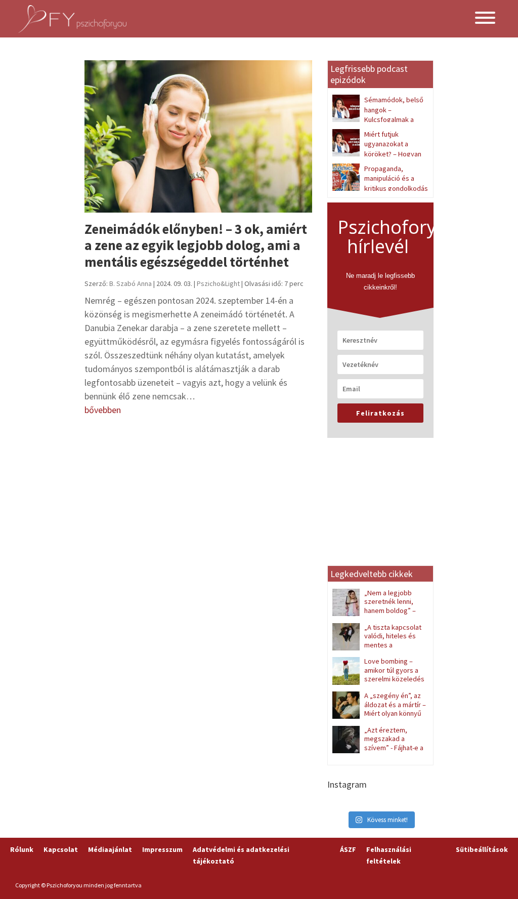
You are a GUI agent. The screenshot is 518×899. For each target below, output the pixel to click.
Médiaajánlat (110, 849)
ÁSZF (348, 849)
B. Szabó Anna (130, 283)
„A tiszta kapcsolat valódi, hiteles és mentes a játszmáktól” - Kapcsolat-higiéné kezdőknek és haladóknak (377, 649)
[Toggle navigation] (485, 18)
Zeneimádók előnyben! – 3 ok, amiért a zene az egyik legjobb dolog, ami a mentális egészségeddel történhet (195, 245)
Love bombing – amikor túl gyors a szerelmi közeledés (394, 670)
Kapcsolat (61, 849)
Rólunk (21, 849)
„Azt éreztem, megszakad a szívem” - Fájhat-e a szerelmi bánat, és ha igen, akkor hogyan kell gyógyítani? (377, 752)
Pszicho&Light (218, 283)
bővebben (102, 410)
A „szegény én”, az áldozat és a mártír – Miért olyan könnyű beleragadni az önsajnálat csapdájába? (379, 713)
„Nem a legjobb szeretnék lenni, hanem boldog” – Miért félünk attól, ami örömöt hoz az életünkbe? (378, 610)
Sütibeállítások (482, 849)
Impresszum (162, 849)
